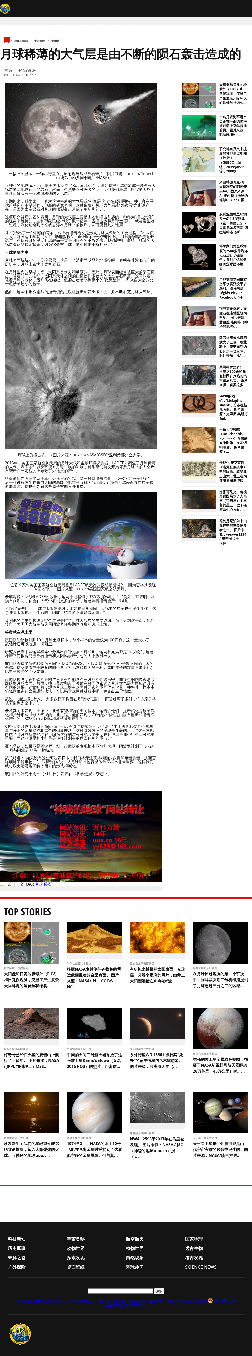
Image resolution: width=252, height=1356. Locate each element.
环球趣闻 (49, 43)
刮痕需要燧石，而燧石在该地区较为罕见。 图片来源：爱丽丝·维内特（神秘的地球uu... (233, 317)
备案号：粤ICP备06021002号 (178, 1301)
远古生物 (154, 26)
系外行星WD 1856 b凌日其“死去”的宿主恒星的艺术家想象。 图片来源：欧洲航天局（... (156, 1060)
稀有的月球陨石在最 (142, 1133)
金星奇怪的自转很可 (79, 1138)
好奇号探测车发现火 (16, 1049)
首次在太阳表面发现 (142, 963)
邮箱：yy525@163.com (123, 1301)
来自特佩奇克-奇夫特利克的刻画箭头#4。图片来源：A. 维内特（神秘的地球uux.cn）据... (233, 191)
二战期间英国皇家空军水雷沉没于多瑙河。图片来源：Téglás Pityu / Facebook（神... (233, 288)
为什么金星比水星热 (79, 963)
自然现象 (210, 26)
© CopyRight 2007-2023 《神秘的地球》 (57, 1301)
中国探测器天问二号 (79, 1049)
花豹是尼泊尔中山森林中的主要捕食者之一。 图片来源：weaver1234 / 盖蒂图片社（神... (233, 532)
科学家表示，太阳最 (16, 1138)
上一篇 (6, 884)
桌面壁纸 (30, 43)
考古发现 (228, 26)
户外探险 (11, 43)
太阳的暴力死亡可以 (142, 1049)
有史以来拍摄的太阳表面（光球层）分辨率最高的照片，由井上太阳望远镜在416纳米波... (157, 975)
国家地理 (79, 26)
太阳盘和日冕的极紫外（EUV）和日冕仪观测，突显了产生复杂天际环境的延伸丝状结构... (233, 94)
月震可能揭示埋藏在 (205, 968)
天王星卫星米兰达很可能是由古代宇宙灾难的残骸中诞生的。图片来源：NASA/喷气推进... (220, 1149)
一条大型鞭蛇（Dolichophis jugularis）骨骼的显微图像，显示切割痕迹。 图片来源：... (233, 440)
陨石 (48, 884)
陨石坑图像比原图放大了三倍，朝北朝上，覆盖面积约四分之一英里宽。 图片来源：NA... (233, 347)
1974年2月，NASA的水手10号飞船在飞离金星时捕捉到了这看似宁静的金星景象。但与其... (94, 1149)
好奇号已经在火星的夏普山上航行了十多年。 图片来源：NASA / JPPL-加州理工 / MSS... (31, 1060)
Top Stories (27, 911)
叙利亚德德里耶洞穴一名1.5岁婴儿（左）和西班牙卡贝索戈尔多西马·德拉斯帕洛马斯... (233, 223)
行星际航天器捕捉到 (16, 968)
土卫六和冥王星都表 (205, 1053)
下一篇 (19, 884)
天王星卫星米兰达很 (205, 1138)
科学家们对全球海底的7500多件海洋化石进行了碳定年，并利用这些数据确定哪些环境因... (233, 257)
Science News (74, 43)
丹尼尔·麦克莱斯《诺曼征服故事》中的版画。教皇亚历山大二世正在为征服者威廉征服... (233, 471)
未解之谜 (172, 26)
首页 (8, 26)
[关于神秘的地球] (21, 1334)
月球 (39, 884)
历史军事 (98, 26)
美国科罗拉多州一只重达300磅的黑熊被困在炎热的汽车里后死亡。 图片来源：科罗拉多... (233, 376)
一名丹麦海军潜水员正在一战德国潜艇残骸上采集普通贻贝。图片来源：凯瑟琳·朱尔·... (233, 126)
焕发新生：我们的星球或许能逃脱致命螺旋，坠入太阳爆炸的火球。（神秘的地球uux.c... (31, 1149)
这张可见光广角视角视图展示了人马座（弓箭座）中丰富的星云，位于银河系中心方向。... (233, 501)
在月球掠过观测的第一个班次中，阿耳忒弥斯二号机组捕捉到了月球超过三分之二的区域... (220, 979)
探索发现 (191, 26)
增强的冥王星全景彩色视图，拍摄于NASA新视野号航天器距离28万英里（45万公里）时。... (220, 1065)
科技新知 (23, 26)
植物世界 (135, 26)
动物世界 (116, 26)
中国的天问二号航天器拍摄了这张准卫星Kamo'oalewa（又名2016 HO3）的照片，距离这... (94, 1060)
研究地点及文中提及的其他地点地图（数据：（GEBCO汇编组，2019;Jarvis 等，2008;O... (233, 160)
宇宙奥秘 (41, 26)
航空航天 (60, 26)
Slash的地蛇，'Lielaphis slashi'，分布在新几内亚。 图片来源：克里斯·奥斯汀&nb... (233, 407)
